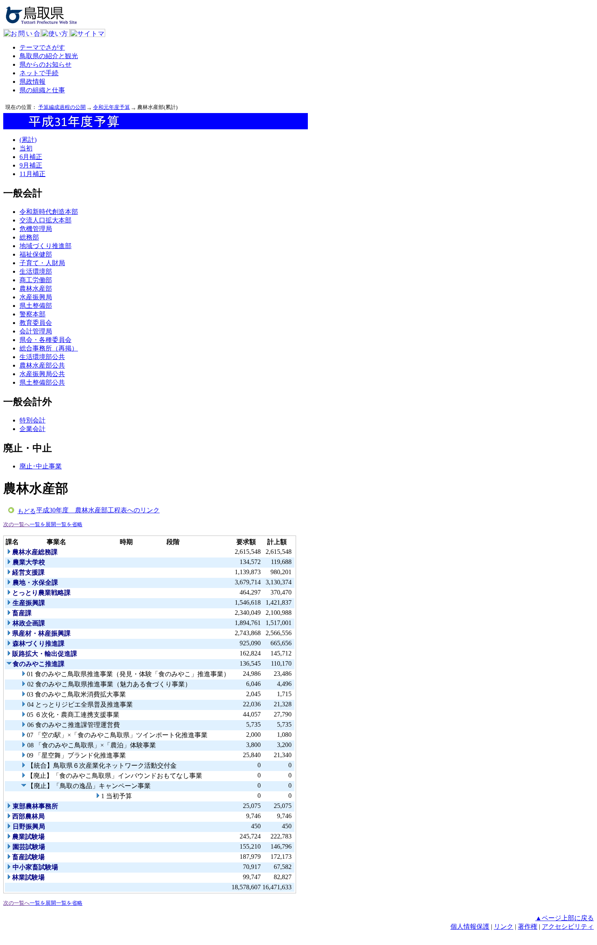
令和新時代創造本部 (48, 211)
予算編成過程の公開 (62, 107)
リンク (503, 926)
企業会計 (32, 428)
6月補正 (30, 156)
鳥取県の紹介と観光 (48, 55)
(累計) (28, 139)
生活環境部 (35, 271)
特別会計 (32, 420)
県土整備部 (35, 305)
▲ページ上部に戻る (564, 918)
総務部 (29, 237)
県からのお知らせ (45, 64)
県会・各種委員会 (45, 339)
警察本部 (32, 314)
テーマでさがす (42, 47)
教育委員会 (35, 322)
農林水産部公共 (42, 365)
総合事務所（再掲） (48, 348)
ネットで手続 (38, 73)
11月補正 (32, 173)
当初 (25, 148)
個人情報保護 (469, 926)
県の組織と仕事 (42, 90)
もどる (26, 511)
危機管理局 (35, 228)
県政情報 (32, 81)
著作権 (527, 926)
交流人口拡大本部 (45, 220)
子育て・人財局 (42, 262)
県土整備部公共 (42, 382)
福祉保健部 (35, 254)
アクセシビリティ (568, 926)
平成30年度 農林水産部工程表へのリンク (98, 510)
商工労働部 (35, 280)
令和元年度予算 (111, 107)
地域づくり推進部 (45, 245)
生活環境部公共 (42, 356)
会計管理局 (35, 331)
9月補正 (30, 165)
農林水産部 (35, 288)
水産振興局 (35, 297)
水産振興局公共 (42, 373)
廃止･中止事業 (40, 466)
